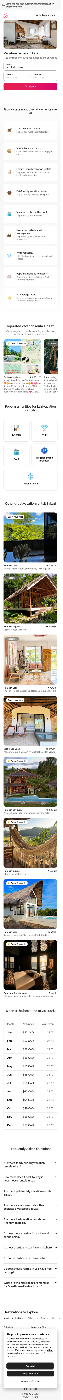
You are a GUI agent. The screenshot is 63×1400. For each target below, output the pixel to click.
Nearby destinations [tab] (13, 1318)
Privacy (26, 1397)
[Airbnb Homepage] (6, 15)
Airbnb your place (46, 15)
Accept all (30, 1366)
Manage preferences (30, 1381)
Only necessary (30, 1373)
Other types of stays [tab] (38, 1318)
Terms (35, 1397)
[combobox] (30, 67)
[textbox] (17, 77)
